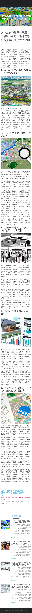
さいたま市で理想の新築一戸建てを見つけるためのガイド (20, 542)
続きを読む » (14, 537)
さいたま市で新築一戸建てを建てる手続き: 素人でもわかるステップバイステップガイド (21, 563)
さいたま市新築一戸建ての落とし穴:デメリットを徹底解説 (20, 522)
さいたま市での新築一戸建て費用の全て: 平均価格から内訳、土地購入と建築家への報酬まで (21, 586)
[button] (29, 3)
